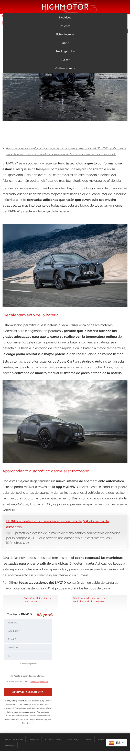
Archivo (88, 739)
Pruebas (65, 26)
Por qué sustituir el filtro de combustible (38, 600)
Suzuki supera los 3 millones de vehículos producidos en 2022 (89, 600)
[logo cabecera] (65, 6)
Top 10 (65, 42)
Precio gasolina (65, 51)
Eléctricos (65, 17)
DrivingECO (34, 739)
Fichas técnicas (65, 34)
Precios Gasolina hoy (14, 739)
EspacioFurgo (73, 739)
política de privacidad (39, 681)
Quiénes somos (65, 68)
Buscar (65, 59)
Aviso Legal (10, 745)
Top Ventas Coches (53, 739)
